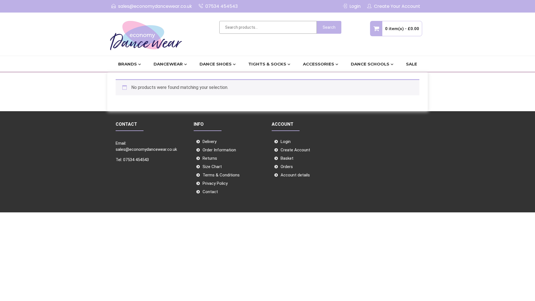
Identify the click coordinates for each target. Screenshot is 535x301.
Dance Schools (370, 64)
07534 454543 (221, 6)
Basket (287, 158)
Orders (287, 166)
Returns (210, 158)
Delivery (210, 141)
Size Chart (212, 166)
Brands (127, 64)
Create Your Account (397, 6)
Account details (295, 175)
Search (329, 27)
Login (355, 6)
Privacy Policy (215, 183)
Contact (210, 191)
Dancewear (168, 64)
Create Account (295, 149)
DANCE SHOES (216, 64)
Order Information (219, 149)
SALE (411, 64)
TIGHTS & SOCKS (267, 64)
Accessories (318, 64)
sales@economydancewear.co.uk (155, 6)
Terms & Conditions (221, 175)
